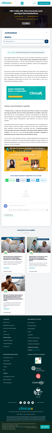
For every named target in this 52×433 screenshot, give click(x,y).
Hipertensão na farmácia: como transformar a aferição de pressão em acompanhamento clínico (38, 258)
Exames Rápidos (31, 328)
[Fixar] (15, 210)
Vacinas (29, 331)
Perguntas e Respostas (33, 341)
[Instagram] (20, 402)
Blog (13, 52)
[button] (22, 3)
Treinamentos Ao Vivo (8, 357)
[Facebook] (28, 402)
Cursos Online (6, 360)
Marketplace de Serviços (8, 325)
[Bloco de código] (23, 210)
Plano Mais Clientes (32, 325)
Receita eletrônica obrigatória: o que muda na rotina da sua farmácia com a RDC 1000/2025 (12, 258)
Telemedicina (6, 346)
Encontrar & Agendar (8, 340)
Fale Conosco (6, 334)
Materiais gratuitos (7, 363)
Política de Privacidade (20, 427)
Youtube (5, 366)
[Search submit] (46, 41)
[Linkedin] (24, 402)
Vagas (4, 331)
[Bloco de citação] (21, 210)
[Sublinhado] (14, 210)
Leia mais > (6, 268)
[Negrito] (10, 210)
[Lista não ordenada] (19, 210)
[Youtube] (32, 402)
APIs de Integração (7, 382)
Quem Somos (6, 322)
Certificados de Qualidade (33, 344)
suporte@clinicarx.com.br (9, 376)
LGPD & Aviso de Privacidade (9, 328)
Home (9, 52)
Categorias (11, 33)
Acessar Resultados (7, 343)
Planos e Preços (31, 322)
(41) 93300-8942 (36, 350)
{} (26, 209)
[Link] (25, 210)
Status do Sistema (7, 379)
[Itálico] (12, 210)
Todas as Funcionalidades (33, 337)
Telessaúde (30, 334)
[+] (28, 209)
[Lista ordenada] (17, 210)
